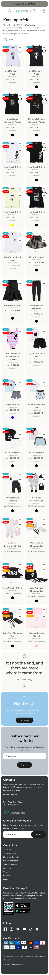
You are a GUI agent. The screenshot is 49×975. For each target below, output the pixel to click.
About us (7, 850)
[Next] (44, 4)
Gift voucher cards (11, 861)
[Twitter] (18, 929)
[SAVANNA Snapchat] (37, 929)
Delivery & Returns (10, 960)
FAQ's (5, 879)
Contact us (7, 872)
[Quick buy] (20, 53)
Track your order (10, 864)
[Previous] (4, 4)
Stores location (9, 853)
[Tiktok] (30, 929)
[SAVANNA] (23, 11)
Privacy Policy (29, 957)
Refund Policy (8, 957)
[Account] (34, 11)
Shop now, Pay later (11, 857)
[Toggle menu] (5, 11)
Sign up (24, 765)
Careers (6, 876)
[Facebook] (5, 929)
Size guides (7, 868)
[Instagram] (11, 929)
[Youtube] (24, 929)
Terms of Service (39, 957)
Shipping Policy (18, 957)
